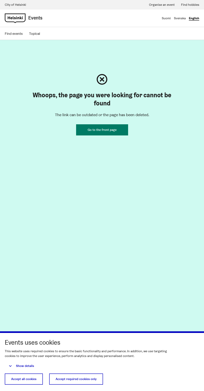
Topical (34, 33)
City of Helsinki (15, 5)
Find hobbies (190, 5)
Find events (14, 33)
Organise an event (162, 5)
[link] (15, 18)
